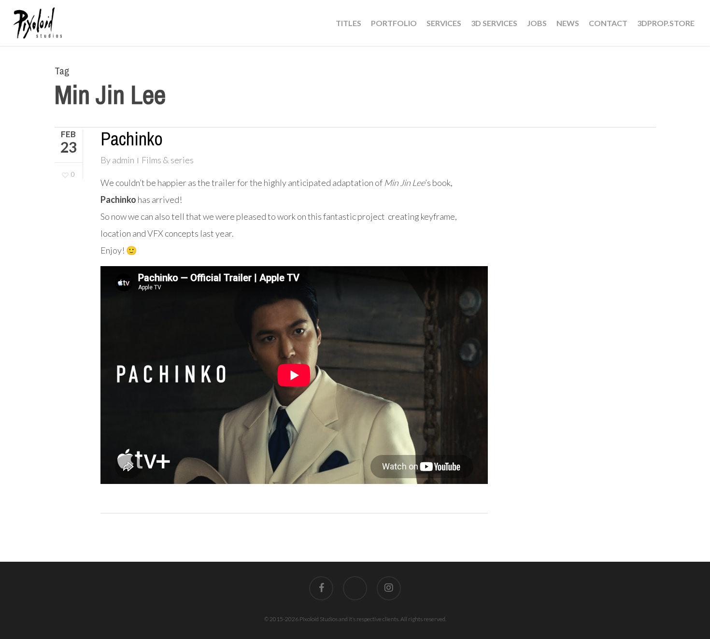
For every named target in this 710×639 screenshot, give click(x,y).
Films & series (168, 160)
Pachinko (131, 139)
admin (123, 160)
